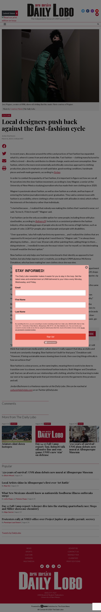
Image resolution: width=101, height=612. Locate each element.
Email (17, 288)
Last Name (20, 312)
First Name (20, 300)
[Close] (86, 267)
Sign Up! (50, 336)
